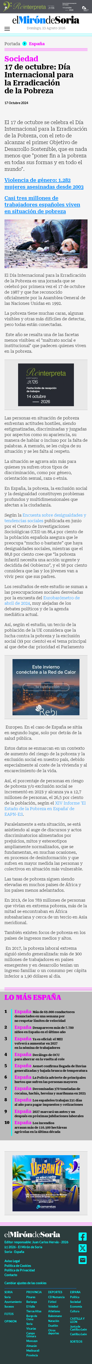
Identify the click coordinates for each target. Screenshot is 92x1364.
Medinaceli (32, 1350)
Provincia (34, 1292)
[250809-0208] (46, 686)
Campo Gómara (31, 1335)
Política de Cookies (17, 1266)
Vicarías (31, 1328)
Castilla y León (77, 1320)
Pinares (30, 1297)
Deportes (55, 1292)
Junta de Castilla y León (78, 1328)
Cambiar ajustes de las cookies (25, 1283)
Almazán (31, 1346)
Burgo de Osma (31, 1317)
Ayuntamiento (13, 1302)
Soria (8, 1292)
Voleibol (53, 1306)
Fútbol (52, 1302)
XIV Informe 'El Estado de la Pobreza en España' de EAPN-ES (45, 809)
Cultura (74, 1311)
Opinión (10, 1321)
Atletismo (54, 1311)
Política (74, 1297)
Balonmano (55, 1316)
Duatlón (53, 1325)
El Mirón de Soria (46, 21)
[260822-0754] (46, 6)
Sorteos (76, 1341)
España (37, 43)
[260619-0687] (46, 384)
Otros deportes (53, 1332)
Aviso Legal (12, 1261)
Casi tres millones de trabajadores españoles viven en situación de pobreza (42, 204)
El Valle (30, 1306)
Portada (12, 43)
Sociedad (21, 59)
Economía (76, 1306)
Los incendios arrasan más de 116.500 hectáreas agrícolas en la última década (41, 1127)
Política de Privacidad (19, 1270)
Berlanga (31, 1302)
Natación (53, 1321)
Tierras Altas (33, 1311)
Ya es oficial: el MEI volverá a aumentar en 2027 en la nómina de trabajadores (39, 1043)
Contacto (10, 1275)
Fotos (8, 1314)
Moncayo (32, 1341)
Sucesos (9, 1306)
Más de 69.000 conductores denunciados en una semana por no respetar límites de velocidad (45, 1016)
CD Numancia (56, 1297)
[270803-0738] (46, 1183)
